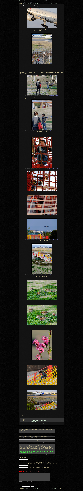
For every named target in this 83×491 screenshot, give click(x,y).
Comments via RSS (50, 423)
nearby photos (57, 64)
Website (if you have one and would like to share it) (36, 465)
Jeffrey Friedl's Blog (25, 1)
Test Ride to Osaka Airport (32, 421)
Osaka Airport (51, 69)
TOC (59, 1)
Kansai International (25, 69)
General (44, 423)
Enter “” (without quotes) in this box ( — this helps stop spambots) (40, 467)
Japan (47, 423)
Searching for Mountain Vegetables (57, 3)
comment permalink (47, 437)
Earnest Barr (26, 437)
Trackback (54, 423)
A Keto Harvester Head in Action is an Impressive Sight (28, 3)
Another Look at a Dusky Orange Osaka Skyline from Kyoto (37, 420)
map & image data (51, 64)
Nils (24, 433)
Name (29, 459)
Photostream (62, 1)
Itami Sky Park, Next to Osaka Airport (28, 5)
